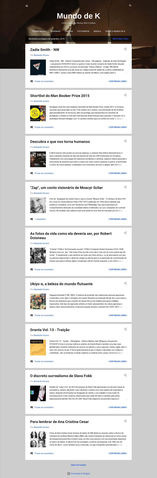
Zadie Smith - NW (44, 50)
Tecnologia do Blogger (80, 473)
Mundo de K (78, 16)
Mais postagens (78, 465)
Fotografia (83, 31)
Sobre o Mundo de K (115, 31)
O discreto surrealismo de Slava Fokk (61, 376)
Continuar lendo (118, 81)
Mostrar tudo (120, 39)
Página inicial (39, 31)
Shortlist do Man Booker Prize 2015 (59, 96)
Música (97, 31)
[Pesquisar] (130, 5)
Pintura (69, 31)
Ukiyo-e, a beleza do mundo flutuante (61, 284)
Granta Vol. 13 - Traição (50, 330)
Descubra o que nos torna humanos (60, 141)
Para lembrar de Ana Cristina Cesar (59, 422)
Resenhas (55, 31)
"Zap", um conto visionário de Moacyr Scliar (66, 187)
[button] (125, 49)
